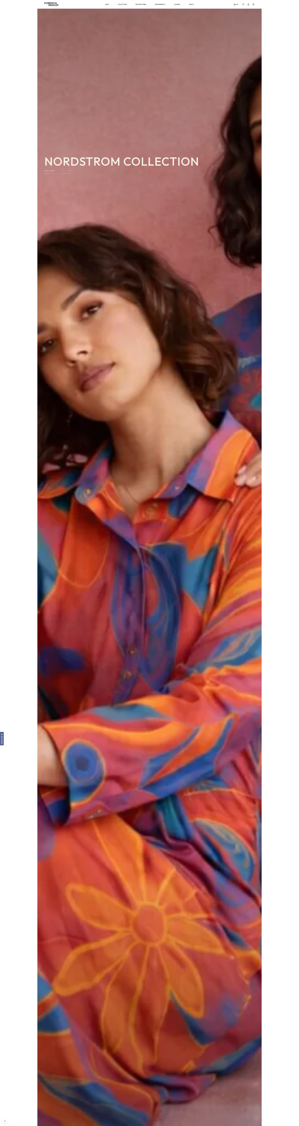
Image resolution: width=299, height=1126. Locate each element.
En (235, 4)
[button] (243, 4)
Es (237, 4)
